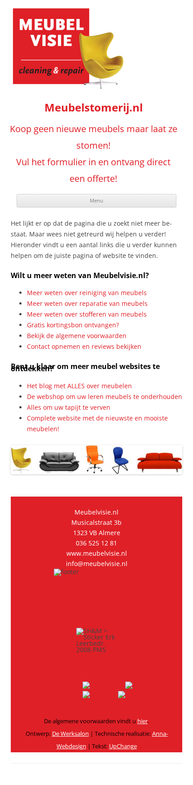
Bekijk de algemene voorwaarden (77, 335)
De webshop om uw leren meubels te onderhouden (104, 396)
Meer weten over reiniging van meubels (87, 292)
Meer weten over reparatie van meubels (87, 303)
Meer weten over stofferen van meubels (87, 314)
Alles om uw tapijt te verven (68, 407)
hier (142, 721)
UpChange (123, 746)
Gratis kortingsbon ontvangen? (73, 325)
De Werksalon (70, 733)
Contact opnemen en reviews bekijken (84, 346)
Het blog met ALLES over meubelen (79, 386)
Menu (96, 200)
